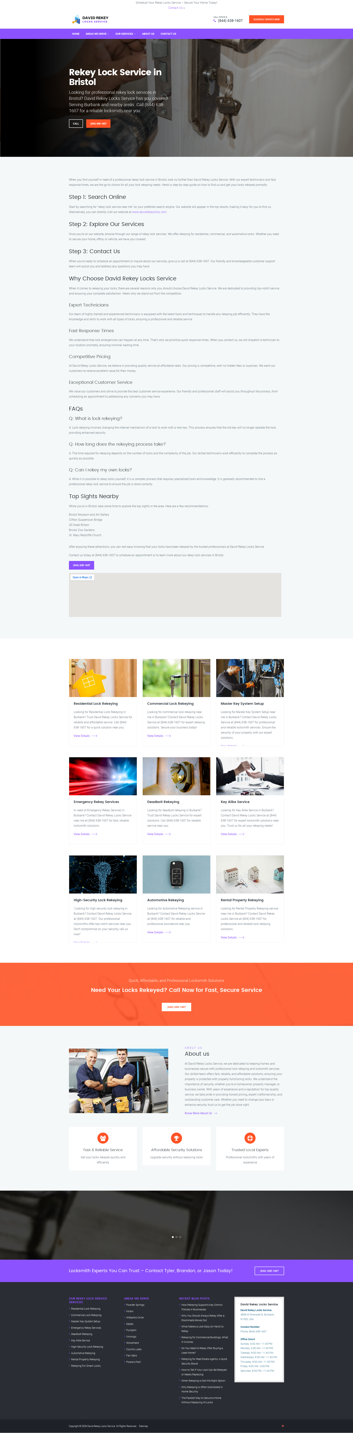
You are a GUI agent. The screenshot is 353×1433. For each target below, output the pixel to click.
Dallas (129, 1324)
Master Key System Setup (85, 1321)
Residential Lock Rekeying (85, 1308)
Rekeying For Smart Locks (86, 1365)
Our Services (124, 33)
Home (75, 33)
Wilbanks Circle (135, 1317)
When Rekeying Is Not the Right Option (203, 1380)
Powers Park (133, 1362)
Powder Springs (135, 1304)
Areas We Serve (96, 33)
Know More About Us (198, 1113)
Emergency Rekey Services (86, 1327)
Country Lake (133, 1349)
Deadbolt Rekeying (81, 1334)
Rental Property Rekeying (85, 1359)
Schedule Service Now (267, 19)
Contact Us (175, 8)
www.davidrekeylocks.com (149, 212)
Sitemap (143, 1426)
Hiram (129, 1311)
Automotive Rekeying (83, 1353)
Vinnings (131, 1336)
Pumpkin (131, 1330)
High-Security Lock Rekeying (87, 1346)
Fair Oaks (131, 1355)
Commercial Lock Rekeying (86, 1315)
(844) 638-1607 (230, 20)
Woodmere (132, 1342)
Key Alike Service (80, 1340)
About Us (148, 33)
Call (76, 123)
